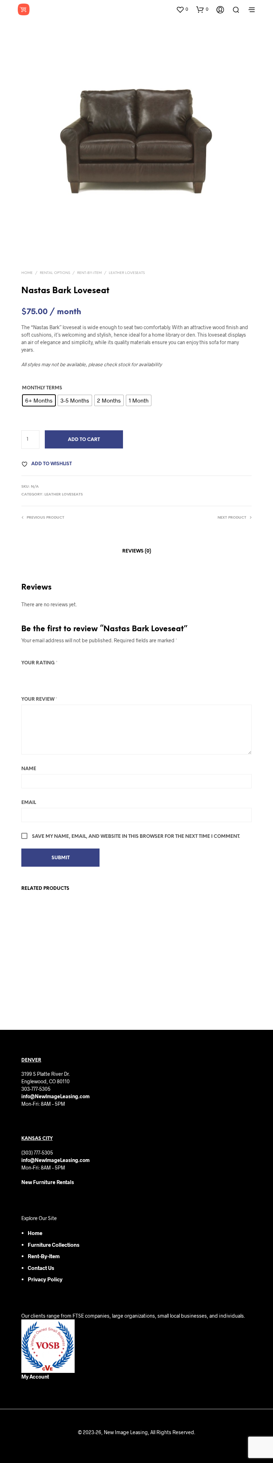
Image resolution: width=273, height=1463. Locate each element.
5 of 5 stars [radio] (64, 674)
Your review (39, 699)
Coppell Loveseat (39, 970)
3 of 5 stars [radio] (45, 674)
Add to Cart (84, 439)
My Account (35, 1377)
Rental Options (55, 273)
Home (27, 273)
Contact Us (41, 1268)
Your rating (39, 663)
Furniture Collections (53, 1244)
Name (28, 769)
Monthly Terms (42, 388)
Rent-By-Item (89, 273)
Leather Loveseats (127, 273)
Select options (41, 988)
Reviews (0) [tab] (136, 551)
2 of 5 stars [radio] (35, 674)
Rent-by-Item (44, 1256)
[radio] (39, 400)
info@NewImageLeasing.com (55, 1096)
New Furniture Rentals (47, 1182)
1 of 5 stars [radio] (25, 674)
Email (28, 802)
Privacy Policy (45, 1279)
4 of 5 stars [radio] (54, 674)
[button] (182, 9)
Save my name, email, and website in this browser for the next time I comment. (136, 836)
